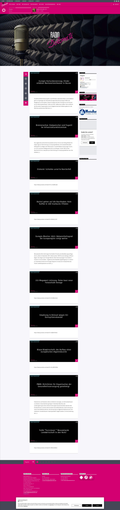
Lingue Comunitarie (34, 73)
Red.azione (33, 91)
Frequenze (18, 1)
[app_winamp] (91, 477)
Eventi (42, 4)
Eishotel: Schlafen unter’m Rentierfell (54, 169)
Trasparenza (26, 493)
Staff (19, 4)
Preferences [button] (26, 506)
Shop (59, 4)
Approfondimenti (51, 4)
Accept (97, 505)
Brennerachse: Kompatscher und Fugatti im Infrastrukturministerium (54, 126)
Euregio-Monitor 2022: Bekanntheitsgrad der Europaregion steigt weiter (54, 237)
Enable (92, 142)
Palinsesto (26, 4)
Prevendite (35, 4)
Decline (87, 505)
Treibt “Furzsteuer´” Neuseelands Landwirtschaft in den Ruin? (54, 431)
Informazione (10, 1)
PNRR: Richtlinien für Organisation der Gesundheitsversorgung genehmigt (54, 385)
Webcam (24, 1)
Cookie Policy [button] (51, 504)
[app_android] (81, 477)
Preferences (76, 505)
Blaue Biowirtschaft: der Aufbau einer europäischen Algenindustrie (54, 350)
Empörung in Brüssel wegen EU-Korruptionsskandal (54, 316)
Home (3, 1)
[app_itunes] (86, 477)
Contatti (38, 1)
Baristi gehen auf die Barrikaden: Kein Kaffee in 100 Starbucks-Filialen (54, 203)
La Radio (13, 4)
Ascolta (117, 4)
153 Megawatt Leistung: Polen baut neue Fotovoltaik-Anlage (54, 281)
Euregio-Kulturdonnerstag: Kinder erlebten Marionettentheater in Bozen (54, 82)
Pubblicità (31, 1)
